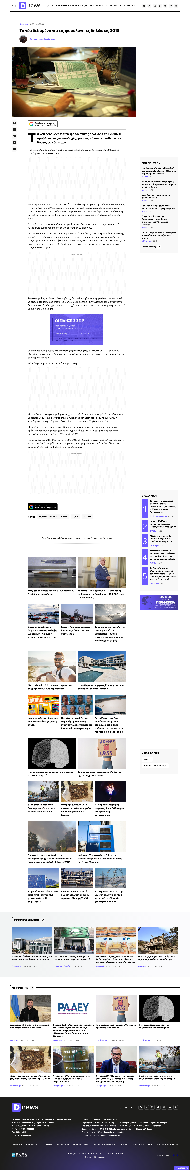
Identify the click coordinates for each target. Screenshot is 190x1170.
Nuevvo (101, 1157)
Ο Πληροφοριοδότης (158, 516)
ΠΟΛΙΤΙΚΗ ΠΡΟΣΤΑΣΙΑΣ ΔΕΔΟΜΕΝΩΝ (73, 1144)
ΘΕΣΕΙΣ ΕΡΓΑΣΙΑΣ (108, 5)
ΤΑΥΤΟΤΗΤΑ (17, 1144)
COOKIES (123, 1144)
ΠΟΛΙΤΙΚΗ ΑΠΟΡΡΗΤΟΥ (104, 1144)
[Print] (14, 149)
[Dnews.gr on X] (149, 6)
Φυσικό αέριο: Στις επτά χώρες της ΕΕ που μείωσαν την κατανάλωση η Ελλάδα (75, 895)
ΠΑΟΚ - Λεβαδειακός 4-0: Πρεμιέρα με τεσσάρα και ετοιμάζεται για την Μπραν (159, 235)
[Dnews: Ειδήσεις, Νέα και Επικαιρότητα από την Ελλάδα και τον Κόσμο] (29, 5)
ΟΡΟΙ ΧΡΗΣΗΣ (47, 1144)
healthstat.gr (101, 1040)
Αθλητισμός (147, 241)
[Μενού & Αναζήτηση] (14, 6)
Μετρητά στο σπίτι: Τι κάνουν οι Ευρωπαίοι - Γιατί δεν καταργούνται (161, 539)
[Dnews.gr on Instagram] (155, 6)
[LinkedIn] (14, 136)
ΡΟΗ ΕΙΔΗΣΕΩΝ (151, 162)
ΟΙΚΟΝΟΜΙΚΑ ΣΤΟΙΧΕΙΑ (167, 1144)
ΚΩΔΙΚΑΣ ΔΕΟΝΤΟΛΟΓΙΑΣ (142, 1144)
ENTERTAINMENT (127, 5)
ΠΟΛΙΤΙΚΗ (50, 5)
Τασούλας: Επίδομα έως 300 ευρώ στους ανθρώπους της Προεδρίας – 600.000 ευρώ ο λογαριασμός (101, 594)
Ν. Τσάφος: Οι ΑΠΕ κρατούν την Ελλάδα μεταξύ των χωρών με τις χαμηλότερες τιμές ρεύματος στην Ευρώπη (115, 1079)
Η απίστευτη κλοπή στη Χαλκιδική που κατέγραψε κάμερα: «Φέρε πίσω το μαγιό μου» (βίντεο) (159, 171)
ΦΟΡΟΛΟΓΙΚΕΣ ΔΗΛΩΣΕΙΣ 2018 (53, 517)
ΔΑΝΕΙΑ (87, 517)
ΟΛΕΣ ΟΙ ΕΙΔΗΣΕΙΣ (128, 1108)
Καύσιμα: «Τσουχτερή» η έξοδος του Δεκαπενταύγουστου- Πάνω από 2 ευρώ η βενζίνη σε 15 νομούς (100, 858)
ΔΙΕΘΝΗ (84, 5)
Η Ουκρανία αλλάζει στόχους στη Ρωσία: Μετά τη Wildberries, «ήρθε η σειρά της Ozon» (159, 184)
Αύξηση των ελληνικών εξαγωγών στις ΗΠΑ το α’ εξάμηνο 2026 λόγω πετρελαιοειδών (71, 1079)
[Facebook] (14, 123)
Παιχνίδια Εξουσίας (62, 966)
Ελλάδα (145, 176)
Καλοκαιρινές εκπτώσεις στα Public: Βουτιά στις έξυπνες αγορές (43, 721)
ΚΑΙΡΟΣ (147, 759)
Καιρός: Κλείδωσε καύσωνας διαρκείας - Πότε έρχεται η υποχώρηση (76, 630)
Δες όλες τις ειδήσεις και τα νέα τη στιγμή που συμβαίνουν (77, 537)
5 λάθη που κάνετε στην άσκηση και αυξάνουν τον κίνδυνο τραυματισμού (41, 808)
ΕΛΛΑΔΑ (74, 5)
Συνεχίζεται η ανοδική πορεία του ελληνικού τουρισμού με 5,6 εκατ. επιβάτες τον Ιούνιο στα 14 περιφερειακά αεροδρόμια (109, 725)
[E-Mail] (14, 142)
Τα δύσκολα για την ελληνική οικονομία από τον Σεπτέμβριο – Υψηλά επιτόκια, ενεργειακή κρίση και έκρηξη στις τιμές (110, 633)
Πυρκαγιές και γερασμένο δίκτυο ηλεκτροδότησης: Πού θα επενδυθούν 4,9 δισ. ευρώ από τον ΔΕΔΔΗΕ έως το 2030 (50, 858)
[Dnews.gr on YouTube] (171, 6)
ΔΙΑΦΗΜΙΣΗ (31, 1144)
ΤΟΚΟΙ (75, 517)
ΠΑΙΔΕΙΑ (93, 5)
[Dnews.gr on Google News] (165, 6)
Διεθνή (144, 190)
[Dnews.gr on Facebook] (144, 6)
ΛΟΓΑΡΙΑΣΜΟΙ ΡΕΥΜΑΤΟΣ (155, 766)
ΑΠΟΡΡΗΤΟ (183, 1168)
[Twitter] (14, 129)
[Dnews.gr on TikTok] (160, 6)
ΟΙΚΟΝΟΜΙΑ (62, 5)
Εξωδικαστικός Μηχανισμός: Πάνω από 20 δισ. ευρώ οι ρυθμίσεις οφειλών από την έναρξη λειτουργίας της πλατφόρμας (115, 959)
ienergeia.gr (15, 1040)
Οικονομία (23, 24)
